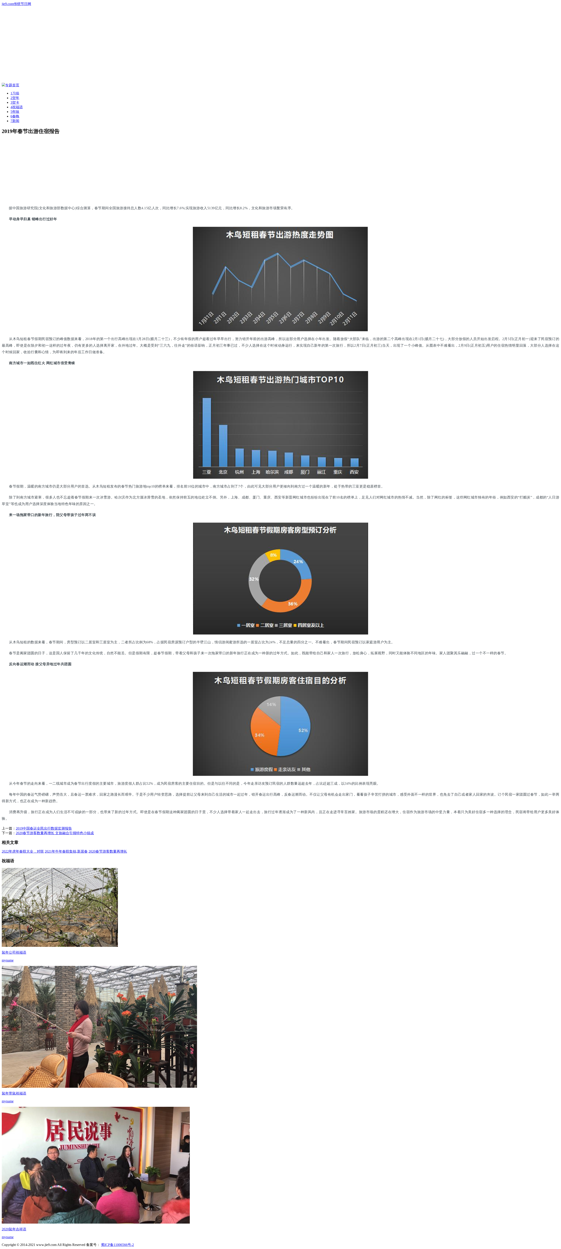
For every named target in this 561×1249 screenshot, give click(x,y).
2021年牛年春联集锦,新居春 (66, 851)
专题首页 (12, 85)
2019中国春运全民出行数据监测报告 (44, 828)
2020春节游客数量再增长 (108, 851)
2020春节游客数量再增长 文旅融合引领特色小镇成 (55, 833)
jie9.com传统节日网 (16, 4)
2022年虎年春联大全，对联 (23, 851)
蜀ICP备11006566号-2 (117, 1245)
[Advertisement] (133, 169)
